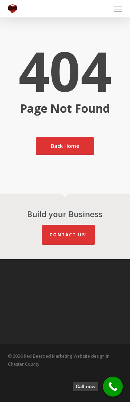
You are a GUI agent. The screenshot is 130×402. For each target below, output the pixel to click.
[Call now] (113, 387)
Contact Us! (68, 235)
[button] (118, 8)
